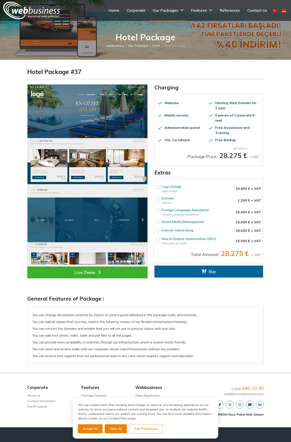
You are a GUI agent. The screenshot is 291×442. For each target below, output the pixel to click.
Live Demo (85, 272)
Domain (167, 200)
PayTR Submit (37, 407)
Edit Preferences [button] (146, 429)
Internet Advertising (177, 230)
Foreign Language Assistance (185, 212)
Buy (211, 271)
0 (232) (247, 389)
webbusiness (115, 46)
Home (114, 10)
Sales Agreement (147, 395)
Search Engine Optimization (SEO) (188, 241)
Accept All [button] (90, 429)
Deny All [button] (116, 429)
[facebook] (220, 405)
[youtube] (250, 405)
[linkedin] (260, 405)
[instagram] (240, 405)
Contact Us (257, 10)
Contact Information (41, 401)
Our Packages (165, 10)
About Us (33, 395)
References (230, 10)
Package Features (94, 395)
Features (199, 10)
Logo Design (171, 188)
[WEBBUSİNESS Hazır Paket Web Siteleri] (31, 10)
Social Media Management (182, 222)
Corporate (136, 10)
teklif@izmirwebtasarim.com (244, 394)
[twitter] (230, 405)
